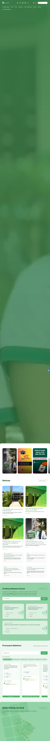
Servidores (44, 659)
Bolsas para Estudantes (7, 659)
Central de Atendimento (6, 9)
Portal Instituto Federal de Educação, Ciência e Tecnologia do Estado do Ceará (6, 3)
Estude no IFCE (31, 659)
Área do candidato (26, 696)
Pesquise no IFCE (38, 659)
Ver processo (11, 696)
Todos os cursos (43, 588)
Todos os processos (40, 645)
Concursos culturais (16, 659)
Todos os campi (43, 708)
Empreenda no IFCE (24, 659)
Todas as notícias (43, 480)
